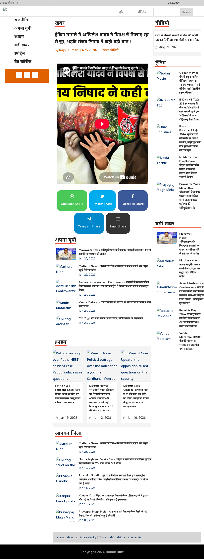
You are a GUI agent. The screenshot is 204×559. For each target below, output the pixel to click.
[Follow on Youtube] (35, 75)
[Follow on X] (27, 75)
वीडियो (142, 11)
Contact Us (134, 537)
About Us (72, 537)
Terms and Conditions (112, 537)
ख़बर (106, 50)
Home (60, 537)
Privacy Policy (88, 537)
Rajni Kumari (68, 50)
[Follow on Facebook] (19, 75)
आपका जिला (7, 3)
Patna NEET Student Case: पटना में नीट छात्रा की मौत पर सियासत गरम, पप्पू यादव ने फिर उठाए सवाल (67, 394)
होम (122, 11)
